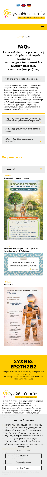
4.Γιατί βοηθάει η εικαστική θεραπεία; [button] (19, 140)
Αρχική (20, 37)
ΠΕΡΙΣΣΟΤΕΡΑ (23, 450)
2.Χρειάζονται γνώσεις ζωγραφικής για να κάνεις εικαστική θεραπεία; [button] (23, 119)
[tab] (23, 79)
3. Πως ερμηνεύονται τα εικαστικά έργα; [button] (22, 129)
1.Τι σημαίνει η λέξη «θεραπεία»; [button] (21, 79)
